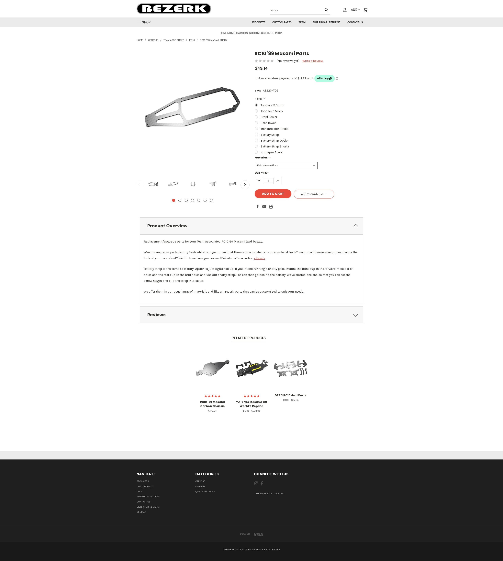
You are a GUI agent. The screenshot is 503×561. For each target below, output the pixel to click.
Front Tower (269, 117)
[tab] (251, 225)
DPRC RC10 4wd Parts (291, 395)
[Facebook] (258, 207)
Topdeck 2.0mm (272, 105)
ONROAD (200, 486)
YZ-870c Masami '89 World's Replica (251, 404)
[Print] (271, 207)
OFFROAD (200, 481)
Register (155, 506)
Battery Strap (270, 134)
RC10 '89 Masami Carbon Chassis (212, 404)
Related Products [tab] (248, 338)
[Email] (264, 207)
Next (245, 184)
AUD (354, 9)
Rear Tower (268, 123)
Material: (263, 157)
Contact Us (355, 22)
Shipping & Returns (326, 22)
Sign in (141, 506)
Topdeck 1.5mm (272, 111)
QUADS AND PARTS (205, 491)
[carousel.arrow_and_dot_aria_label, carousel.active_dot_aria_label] (173, 200)
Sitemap (141, 512)
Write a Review (312, 61)
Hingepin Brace (271, 152)
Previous (139, 184)
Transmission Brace (274, 129)
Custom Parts (282, 22)
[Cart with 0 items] (365, 10)
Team (302, 22)
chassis (259, 258)
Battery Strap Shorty (275, 146)
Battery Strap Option (275, 140)
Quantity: (261, 173)
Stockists (258, 22)
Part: (260, 99)
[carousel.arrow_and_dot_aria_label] (179, 200)
